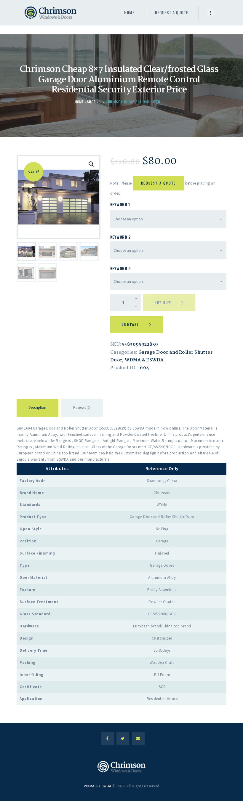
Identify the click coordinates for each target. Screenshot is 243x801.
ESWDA (105, 786)
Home (79, 101)
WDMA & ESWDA (144, 360)
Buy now (163, 302)
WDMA (89, 786)
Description (37, 407)
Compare (130, 324)
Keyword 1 (120, 204)
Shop (91, 101)
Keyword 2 (120, 237)
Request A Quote (158, 183)
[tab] (37, 409)
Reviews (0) (82, 407)
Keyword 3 (120, 268)
